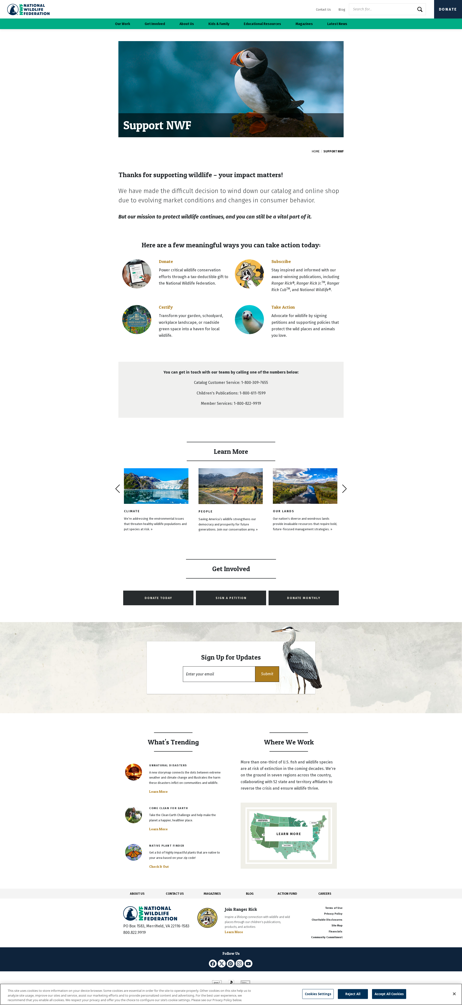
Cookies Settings (318, 994)
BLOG (250, 893)
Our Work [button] (122, 24)
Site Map (337, 925)
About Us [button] (187, 24)
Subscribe (281, 261)
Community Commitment (326, 937)
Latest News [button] (337, 24)
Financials (335, 931)
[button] (267, 674)
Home (316, 151)
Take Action (283, 307)
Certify (166, 307)
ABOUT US (137, 893)
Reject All (352, 994)
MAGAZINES (212, 893)
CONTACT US (175, 893)
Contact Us (323, 9)
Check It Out (159, 866)
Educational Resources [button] (262, 24)
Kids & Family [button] (218, 24)
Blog (342, 9)
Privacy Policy (333, 913)
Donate (448, 9)
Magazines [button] (304, 24)
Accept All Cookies (389, 994)
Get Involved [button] (155, 24)
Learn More (158, 791)
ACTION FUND (287, 893)
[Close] (454, 993)
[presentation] (117, 488)
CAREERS (324, 893)
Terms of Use (333, 908)
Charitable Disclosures (327, 919)
